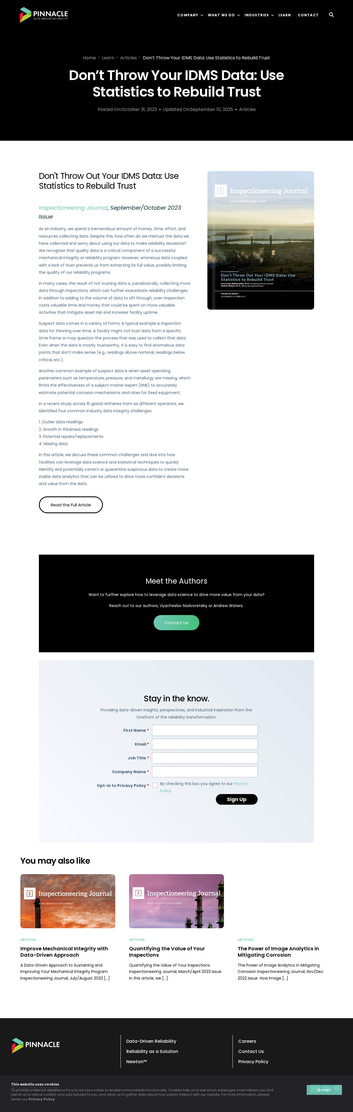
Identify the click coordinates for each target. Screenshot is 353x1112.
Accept (324, 1089)
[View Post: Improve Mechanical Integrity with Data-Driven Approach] (67, 901)
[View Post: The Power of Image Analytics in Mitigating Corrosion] (285, 901)
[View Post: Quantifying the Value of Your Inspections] (176, 901)
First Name (136, 730)
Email (142, 744)
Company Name (130, 772)
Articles (247, 109)
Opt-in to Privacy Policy (123, 785)
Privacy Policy (42, 1099)
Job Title (138, 758)
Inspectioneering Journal (73, 208)
